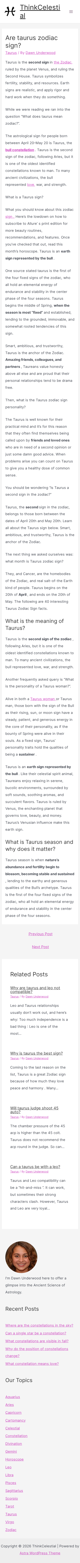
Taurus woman (43, 699)
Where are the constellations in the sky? (39, 1325)
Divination (13, 1444)
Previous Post (40, 934)
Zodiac (10, 1530)
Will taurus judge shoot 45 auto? (34, 1110)
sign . (10, 216)
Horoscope (14, 1459)
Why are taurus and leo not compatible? (35, 989)
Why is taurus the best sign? (36, 1053)
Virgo (9, 1522)
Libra (9, 1475)
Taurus (11, 53)
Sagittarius (14, 1491)
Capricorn (13, 1412)
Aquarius (12, 1397)
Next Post (40, 947)
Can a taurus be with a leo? (35, 1166)
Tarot (9, 1506)
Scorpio (11, 1498)
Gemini (11, 1451)
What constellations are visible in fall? (36, 1341)
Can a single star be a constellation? (35, 1333)
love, (31, 184)
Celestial (12, 1428)
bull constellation (19, 150)
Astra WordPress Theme (40, 1553)
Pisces (10, 1483)
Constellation (16, 1436)
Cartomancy (15, 1420)
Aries (9, 1405)
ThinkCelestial (40, 11)
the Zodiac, (63, 62)
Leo (8, 1467)
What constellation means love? (32, 1364)
